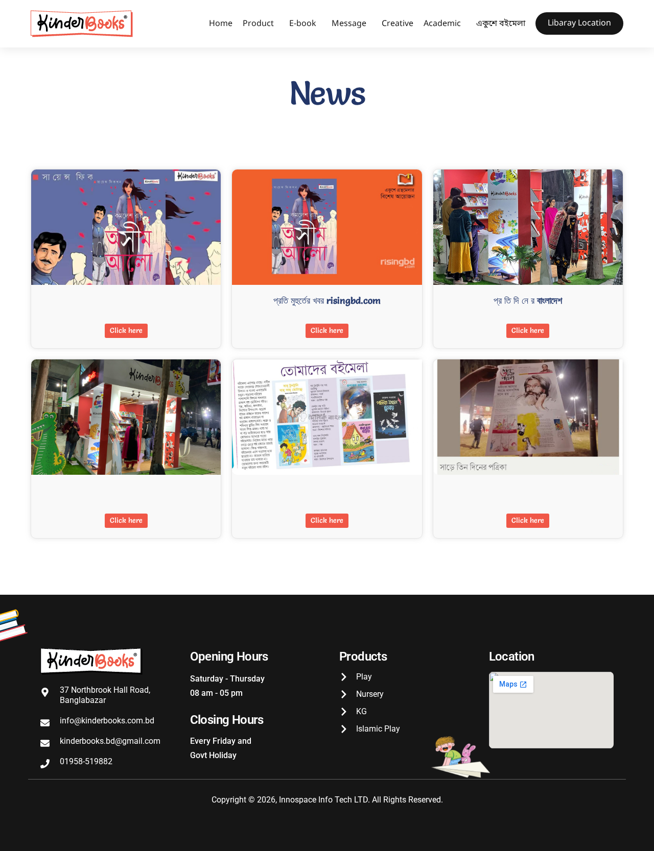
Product (258, 24)
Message (349, 24)
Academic (442, 24)
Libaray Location (579, 23)
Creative (397, 24)
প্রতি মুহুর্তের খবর (327, 300)
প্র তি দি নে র (528, 300)
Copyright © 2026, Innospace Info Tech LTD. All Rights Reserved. (327, 800)
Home (220, 24)
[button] (261, 24)
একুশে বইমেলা (500, 24)
